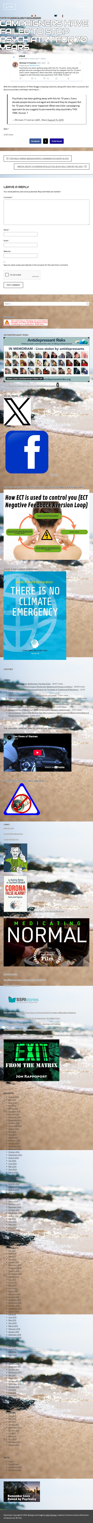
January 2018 (13, 1364)
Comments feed (15, 1467)
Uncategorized (34, 18)
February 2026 (14, 1111)
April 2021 (12, 1259)
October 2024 (14, 1152)
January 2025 (13, 1143)
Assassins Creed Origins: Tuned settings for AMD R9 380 (31, 707)
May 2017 (12, 1375)
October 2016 (13, 1387)
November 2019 (14, 1303)
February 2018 (14, 1361)
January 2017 (13, 1381)
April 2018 (12, 1355)
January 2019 (13, 1332)
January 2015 (13, 1424)
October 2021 (13, 1242)
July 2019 (12, 1314)
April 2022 (12, 1227)
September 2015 (15, 1410)
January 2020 (13, 1297)
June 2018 (12, 1349)
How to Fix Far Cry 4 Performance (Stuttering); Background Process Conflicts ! (40, 687)
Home (10, 7)
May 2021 (12, 1256)
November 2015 (14, 1404)
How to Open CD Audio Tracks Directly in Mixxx (27, 701)
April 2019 (12, 1323)
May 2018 (12, 1352)
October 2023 (13, 1184)
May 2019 (12, 1320)
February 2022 (14, 1230)
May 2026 (12, 1106)
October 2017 (13, 1369)
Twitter (34, 425)
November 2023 (15, 1181)
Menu (84, 7)
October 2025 (13, 1123)
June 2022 (12, 1222)
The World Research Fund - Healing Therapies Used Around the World (32, 1029)
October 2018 (13, 1340)
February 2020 (14, 1294)
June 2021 (12, 1253)
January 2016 (13, 1401)
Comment (8, 197)
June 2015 (12, 1416)
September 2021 (15, 1245)
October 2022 (13, 1210)
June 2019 (12, 1317)
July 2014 (12, 1433)
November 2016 (14, 1384)
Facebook (35, 141)
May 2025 (12, 1132)
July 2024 (12, 1161)
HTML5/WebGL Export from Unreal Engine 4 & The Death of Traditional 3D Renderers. (43, 689)
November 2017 (14, 1366)
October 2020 (14, 1271)
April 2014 (12, 1439)
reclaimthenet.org (11, 839)
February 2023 (14, 1204)
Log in (10, 1461)
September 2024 (15, 1155)
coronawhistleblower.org (37, 871)
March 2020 (13, 1291)
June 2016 (12, 1393)
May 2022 (12, 1224)
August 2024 (13, 1158)
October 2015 (13, 1407)
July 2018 (12, 1346)
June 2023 (12, 1193)
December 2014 (14, 1427)
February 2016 (14, 1398)
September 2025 (15, 1126)
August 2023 (13, 1190)
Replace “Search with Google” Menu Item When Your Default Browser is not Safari (41, 698)
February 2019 (14, 1329)
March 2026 (13, 1108)
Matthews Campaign (12, 985)
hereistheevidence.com (13, 834)
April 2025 (12, 1135)
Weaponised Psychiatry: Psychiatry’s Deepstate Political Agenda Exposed (38, 704)
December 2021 (14, 1236)
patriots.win (9, 828)
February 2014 (14, 1442)
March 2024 (13, 1172)
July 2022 (12, 1219)
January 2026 (13, 1114)
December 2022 (14, 1207)
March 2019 (13, 1326)
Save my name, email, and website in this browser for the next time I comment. (36, 265)
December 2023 (14, 1178)
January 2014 (13, 1445)
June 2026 (12, 1103)
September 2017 (15, 1372)
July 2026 (12, 1100)
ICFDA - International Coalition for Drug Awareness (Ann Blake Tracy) (32, 1018)
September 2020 (15, 1274)
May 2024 (12, 1166)
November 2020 (15, 1268)
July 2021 (12, 1250)
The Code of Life (10, 974)
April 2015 (12, 1422)
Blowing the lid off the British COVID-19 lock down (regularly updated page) (39, 710)
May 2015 (12, 1419)
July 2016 (12, 1390)
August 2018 (13, 1343)
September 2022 (15, 1213)
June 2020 (12, 1282)
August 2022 (13, 1216)
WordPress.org (14, 1470)
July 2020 (12, 1279)
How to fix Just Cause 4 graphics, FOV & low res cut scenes (32, 695)
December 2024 (14, 1146)
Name (7, 230)
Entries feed (13, 1464)
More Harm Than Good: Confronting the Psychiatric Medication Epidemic (46, 1013)
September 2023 (15, 1187)
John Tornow (51, 1515)
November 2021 (14, 1239)
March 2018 (13, 1358)
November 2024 (15, 1149)
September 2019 (15, 1308)
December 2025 (14, 1117)
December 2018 (14, 1335)
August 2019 (13, 1311)
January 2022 (13, 1233)
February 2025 (14, 1140)
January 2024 (13, 1175)
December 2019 (14, 1300)
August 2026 (13, 1097)
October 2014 (13, 1430)
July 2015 (12, 1413)
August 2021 (13, 1248)
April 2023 (12, 1198)
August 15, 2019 (55, 120)
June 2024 (12, 1164)
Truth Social (57, 141)
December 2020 (14, 1265)
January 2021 (13, 1262)
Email (6, 240)
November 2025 (15, 1120)
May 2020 (12, 1285)
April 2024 (12, 1169)
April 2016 (12, 1395)
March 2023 (13, 1201)
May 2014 (12, 1436)
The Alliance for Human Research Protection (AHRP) (25, 980)
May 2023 (12, 1195)
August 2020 (13, 1277)
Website (7, 251)
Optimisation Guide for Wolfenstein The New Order (29, 684)
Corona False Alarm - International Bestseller (45, 911)
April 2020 (12, 1288)
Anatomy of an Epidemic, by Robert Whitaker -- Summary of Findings (32, 1024)
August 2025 (13, 1129)
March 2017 (13, 1378)
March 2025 (13, 1137)
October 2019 (13, 1306)
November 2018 (14, 1337)
